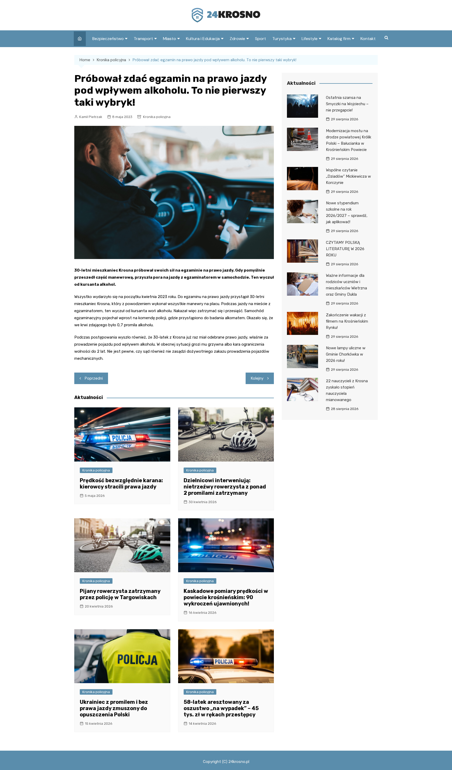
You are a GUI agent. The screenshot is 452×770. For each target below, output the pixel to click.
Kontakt (368, 38)
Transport (143, 38)
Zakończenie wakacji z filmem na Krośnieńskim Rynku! (347, 321)
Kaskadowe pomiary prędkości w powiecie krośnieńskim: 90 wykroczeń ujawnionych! (226, 597)
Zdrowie (237, 38)
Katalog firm (339, 38)
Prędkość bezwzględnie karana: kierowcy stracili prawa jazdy (121, 483)
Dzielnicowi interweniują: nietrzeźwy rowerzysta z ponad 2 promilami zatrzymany (225, 486)
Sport (260, 38)
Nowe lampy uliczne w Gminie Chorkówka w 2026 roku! (345, 354)
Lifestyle (310, 38)
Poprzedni (94, 378)
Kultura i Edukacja (203, 38)
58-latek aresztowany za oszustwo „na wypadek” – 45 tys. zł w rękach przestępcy (221, 708)
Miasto (169, 38)
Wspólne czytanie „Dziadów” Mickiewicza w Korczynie (348, 176)
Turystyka (282, 38)
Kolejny (257, 378)
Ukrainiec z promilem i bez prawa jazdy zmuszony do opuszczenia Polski (114, 708)
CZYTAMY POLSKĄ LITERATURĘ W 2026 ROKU (345, 248)
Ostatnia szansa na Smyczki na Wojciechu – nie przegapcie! (347, 104)
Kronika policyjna (157, 117)
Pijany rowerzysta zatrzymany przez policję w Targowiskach (120, 594)
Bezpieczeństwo (108, 38)
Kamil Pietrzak (90, 117)
